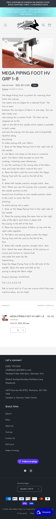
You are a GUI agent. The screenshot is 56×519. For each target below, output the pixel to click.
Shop (7, 419)
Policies (9, 432)
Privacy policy (22, 513)
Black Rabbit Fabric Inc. (17, 509)
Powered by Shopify (34, 509)
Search (8, 413)
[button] (5, 25)
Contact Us (10, 438)
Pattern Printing (12, 450)
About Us (9, 425)
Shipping (5, 89)
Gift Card (9, 444)
